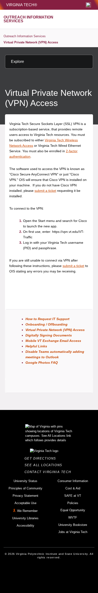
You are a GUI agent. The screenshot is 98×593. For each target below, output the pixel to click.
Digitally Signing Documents (48, 335)
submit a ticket (45, 191)
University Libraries (25, 518)
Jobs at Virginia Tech (72, 532)
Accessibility (25, 525)
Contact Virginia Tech (49, 472)
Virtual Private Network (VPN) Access (31, 42)
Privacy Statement (25, 495)
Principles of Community (25, 488)
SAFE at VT (72, 495)
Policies (72, 503)
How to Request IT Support (47, 319)
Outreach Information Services (25, 36)
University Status (25, 481)
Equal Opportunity (72, 510)
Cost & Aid (72, 488)
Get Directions (41, 458)
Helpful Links (36, 346)
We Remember (27, 511)
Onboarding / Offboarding (46, 324)
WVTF (72, 517)
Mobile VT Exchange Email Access (53, 341)
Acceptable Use (25, 503)
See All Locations (44, 465)
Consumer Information (73, 481)
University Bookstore (72, 525)
